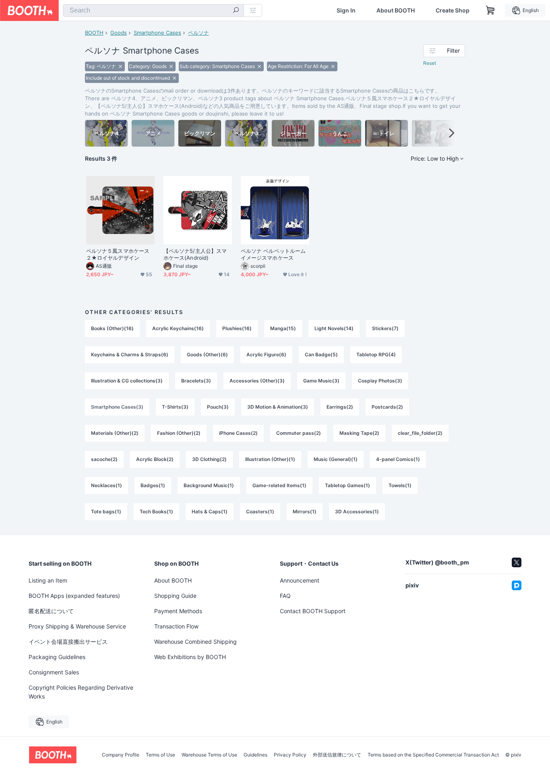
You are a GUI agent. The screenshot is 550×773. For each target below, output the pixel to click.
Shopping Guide (175, 595)
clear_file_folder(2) (420, 433)
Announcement (299, 580)
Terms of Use (160, 754)
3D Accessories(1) (357, 511)
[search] (236, 11)
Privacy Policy (290, 754)
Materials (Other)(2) (115, 433)
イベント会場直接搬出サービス (68, 641)
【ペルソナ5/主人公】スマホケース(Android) (195, 254)
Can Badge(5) (321, 354)
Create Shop (452, 10)
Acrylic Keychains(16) (178, 328)
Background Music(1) (209, 485)
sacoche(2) (104, 459)
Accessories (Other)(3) (257, 381)
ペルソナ (198, 32)
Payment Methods (178, 611)
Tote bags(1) (106, 511)
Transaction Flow (176, 626)
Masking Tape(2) (359, 433)
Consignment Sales (54, 672)
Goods (118, 32)
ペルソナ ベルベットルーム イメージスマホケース (273, 254)
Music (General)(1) (336, 459)
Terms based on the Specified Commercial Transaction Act (433, 754)
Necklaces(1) (106, 485)
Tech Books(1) (156, 511)
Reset (429, 63)
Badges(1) (153, 485)
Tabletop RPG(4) (376, 354)
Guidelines (255, 754)
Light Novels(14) (334, 328)
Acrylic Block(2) (155, 459)
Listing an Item (48, 580)
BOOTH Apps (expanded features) (74, 595)
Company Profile (120, 754)
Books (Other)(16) (112, 328)
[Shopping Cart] (490, 10)
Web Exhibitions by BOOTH (190, 656)
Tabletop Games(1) (347, 485)
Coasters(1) (260, 511)
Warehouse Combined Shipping (195, 641)
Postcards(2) (387, 407)
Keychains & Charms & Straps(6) (129, 354)
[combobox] (153, 10)
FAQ (285, 595)
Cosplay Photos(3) (380, 381)
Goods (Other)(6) (207, 354)
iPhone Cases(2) (238, 433)
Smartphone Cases (157, 32)
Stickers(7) (385, 328)
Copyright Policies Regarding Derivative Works (81, 692)
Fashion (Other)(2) (179, 433)
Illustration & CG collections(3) (127, 381)
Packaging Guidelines (57, 656)
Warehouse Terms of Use (209, 754)
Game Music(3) (321, 381)
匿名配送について (51, 611)
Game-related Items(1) (279, 485)
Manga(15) (283, 328)
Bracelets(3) (196, 381)
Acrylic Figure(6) (266, 354)
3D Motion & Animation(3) (277, 407)
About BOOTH (395, 10)
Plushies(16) (237, 328)
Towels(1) (400, 485)
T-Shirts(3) (175, 407)
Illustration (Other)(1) (270, 459)
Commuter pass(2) (298, 433)
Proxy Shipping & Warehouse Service (77, 626)
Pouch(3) (218, 407)
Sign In (346, 10)
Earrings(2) (340, 407)
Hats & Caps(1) (209, 511)
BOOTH (94, 32)
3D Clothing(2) (209, 459)
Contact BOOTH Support (312, 611)
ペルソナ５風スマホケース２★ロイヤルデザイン (117, 254)
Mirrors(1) (304, 511)
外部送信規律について (337, 754)
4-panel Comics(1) (398, 459)
